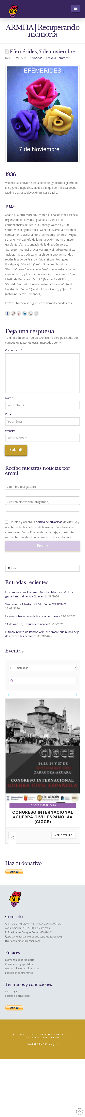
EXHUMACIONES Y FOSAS (57, 1034)
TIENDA (55, 1037)
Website (10, 431)
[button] (75, 8)
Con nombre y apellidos (19, 964)
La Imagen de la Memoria (19, 960)
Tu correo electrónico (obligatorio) (27, 502)
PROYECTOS (20, 1034)
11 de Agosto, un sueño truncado (26, 624)
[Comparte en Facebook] (7, 313)
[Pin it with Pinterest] (19, 313)
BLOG (34, 1034)
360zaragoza (50, 1044)
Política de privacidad (17, 995)
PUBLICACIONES (37, 1037)
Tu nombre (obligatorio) (20, 487)
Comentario (13, 350)
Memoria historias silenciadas (22, 968)
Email (8, 414)
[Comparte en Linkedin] (24, 313)
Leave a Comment (58, 58)
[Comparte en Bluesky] (30, 313)
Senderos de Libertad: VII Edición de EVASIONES (35, 604)
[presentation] (8, 695)
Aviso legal (11, 991)
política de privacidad (49, 522)
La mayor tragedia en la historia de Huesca (32, 616)
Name (9, 398)
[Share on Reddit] (13, 313)
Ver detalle (63, 835)
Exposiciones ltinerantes (19, 972)
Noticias (37, 58)
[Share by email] (36, 313)
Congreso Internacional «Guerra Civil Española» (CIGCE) (42, 817)
